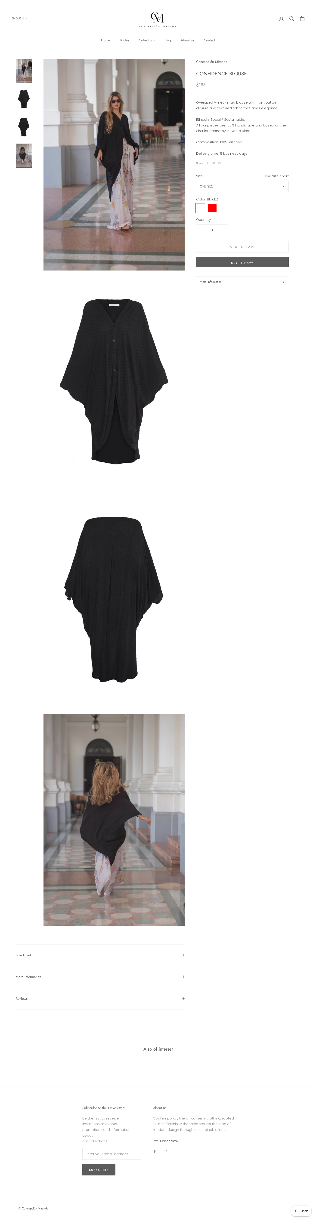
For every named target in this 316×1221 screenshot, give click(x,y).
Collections (147, 40)
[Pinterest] (219, 163)
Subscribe (99, 1170)
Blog (167, 40)
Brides (124, 40)
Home (105, 40)
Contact (209, 40)
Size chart (280, 176)
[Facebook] (207, 163)
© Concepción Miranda (33, 1208)
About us (187, 40)
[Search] (291, 18)
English (18, 18)
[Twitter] (213, 163)
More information (211, 282)
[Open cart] (302, 18)
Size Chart (23, 955)
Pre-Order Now (165, 1140)
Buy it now (242, 263)
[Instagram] (165, 1151)
